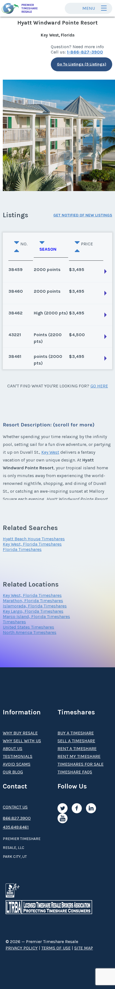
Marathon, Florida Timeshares (33, 600)
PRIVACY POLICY (22, 948)
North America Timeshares (29, 632)
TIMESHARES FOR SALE (81, 764)
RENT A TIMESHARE (77, 748)
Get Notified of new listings (82, 215)
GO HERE (99, 386)
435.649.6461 (16, 827)
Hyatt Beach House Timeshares (34, 538)
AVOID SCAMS (16, 764)
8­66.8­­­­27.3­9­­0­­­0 (17, 818)
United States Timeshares (28, 627)
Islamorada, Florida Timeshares (35, 606)
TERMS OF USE (56, 948)
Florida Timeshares (22, 549)
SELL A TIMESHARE (76, 740)
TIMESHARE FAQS (75, 772)
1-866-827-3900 (85, 52)
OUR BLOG (13, 772)
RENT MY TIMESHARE (79, 756)
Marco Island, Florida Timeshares (36, 616)
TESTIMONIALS (17, 756)
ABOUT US (12, 748)
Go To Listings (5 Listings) (81, 64)
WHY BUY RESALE (20, 733)
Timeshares (14, 621)
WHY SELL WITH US (22, 740)
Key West (50, 452)
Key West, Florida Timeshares (32, 544)
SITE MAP (83, 948)
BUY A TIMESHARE (76, 733)
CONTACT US (15, 807)
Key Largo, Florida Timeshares (33, 611)
